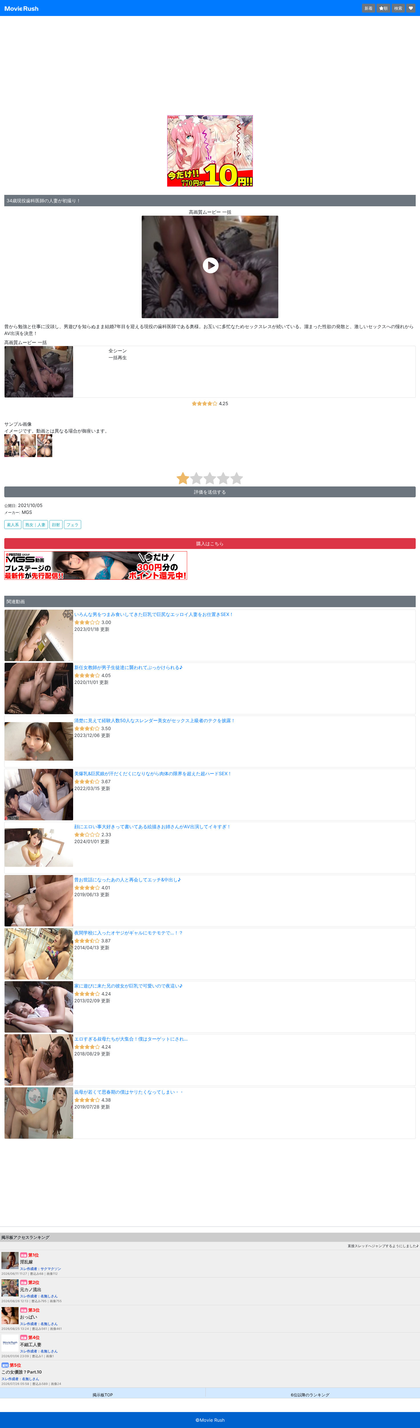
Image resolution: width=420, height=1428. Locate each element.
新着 (369, 8)
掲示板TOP (103, 1394)
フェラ (73, 524)
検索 (398, 8)
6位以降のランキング (310, 1394)
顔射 (56, 524)
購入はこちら (210, 543)
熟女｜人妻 (35, 524)
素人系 (13, 524)
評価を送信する (210, 492)
